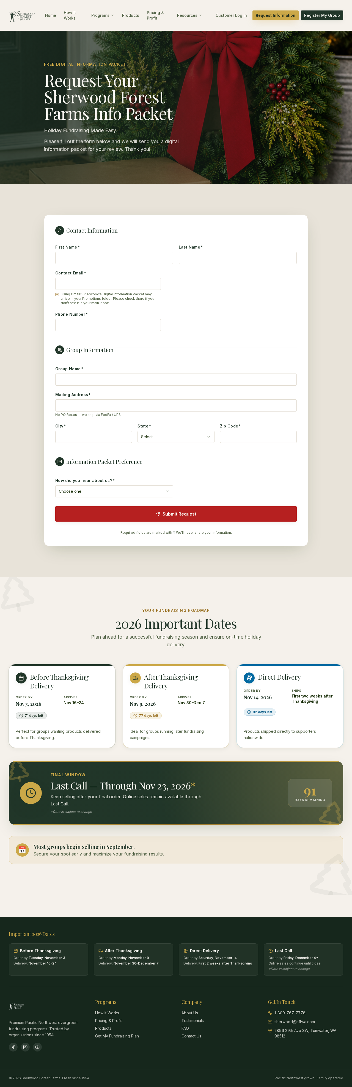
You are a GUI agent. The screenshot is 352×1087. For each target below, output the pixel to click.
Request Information (275, 15)
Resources (187, 15)
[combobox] (176, 437)
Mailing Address (73, 394)
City (60, 426)
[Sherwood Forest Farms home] (22, 15)
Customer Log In (231, 15)
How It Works (70, 15)
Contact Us (191, 1036)
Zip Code (230, 426)
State (144, 426)
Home (50, 15)
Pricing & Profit (155, 15)
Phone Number (71, 314)
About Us (190, 1012)
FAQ (185, 1028)
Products (130, 15)
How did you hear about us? (85, 480)
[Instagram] (25, 1047)
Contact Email (70, 273)
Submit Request (179, 514)
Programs (100, 15)
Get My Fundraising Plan (117, 1036)
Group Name (69, 368)
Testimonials (193, 1020)
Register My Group (322, 15)
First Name (67, 247)
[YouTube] (37, 1047)
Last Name (191, 247)
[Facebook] (13, 1047)
